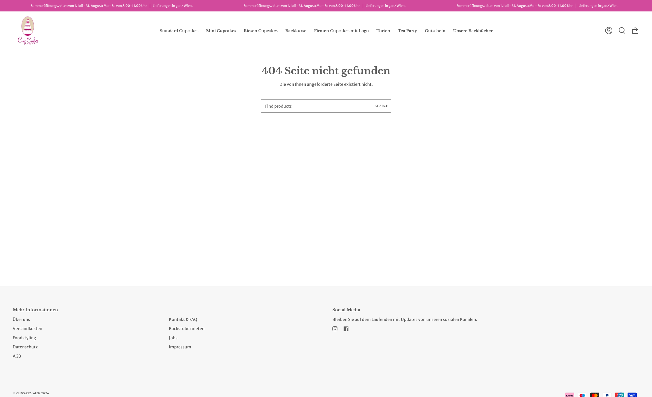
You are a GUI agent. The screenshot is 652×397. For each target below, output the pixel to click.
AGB (17, 356)
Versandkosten (27, 328)
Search (381, 106)
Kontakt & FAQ (183, 319)
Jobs (173, 337)
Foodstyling (24, 337)
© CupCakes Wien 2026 (31, 393)
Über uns (21, 319)
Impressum (180, 346)
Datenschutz (25, 346)
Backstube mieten (187, 328)
